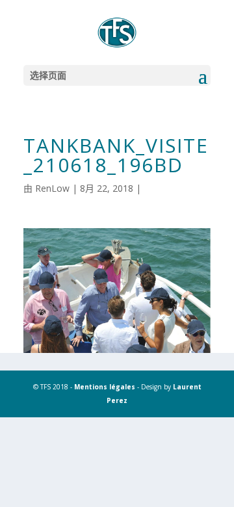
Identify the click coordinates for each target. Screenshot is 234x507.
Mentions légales (104, 386)
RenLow (52, 188)
